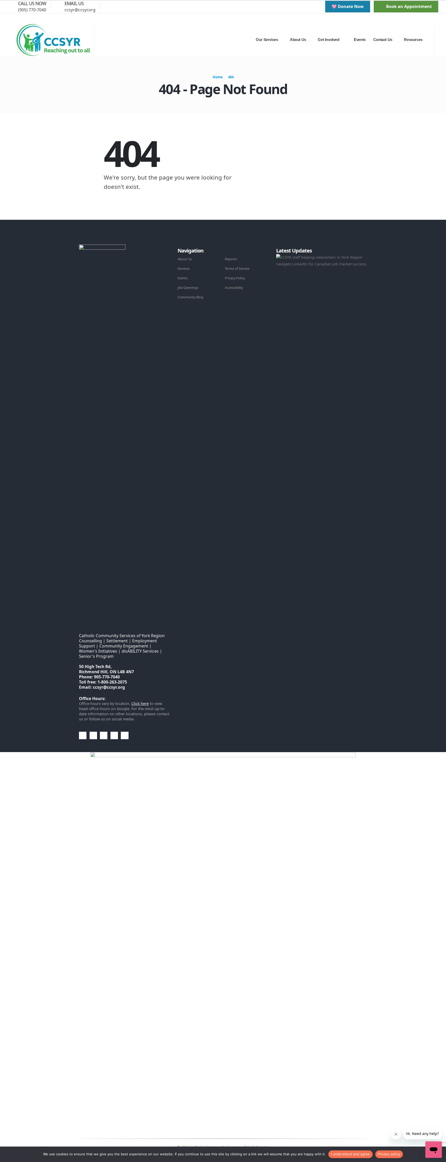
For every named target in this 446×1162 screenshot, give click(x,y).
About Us (185, 259)
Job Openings (188, 287)
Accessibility (234, 287)
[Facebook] (119, 6)
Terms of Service (237, 268)
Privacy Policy (235, 278)
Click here (140, 703)
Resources (413, 39)
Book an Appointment (408, 6)
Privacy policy (389, 1154)
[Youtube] (136, 6)
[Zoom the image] (102, 247)
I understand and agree (350, 1154)
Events (360, 39)
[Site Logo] (53, 39)
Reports (231, 259)
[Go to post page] (322, 260)
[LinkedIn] (154, 6)
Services (184, 268)
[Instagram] (145, 6)
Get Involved (328, 39)
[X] (127, 6)
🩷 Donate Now (348, 6)
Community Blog (190, 297)
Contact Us (382, 39)
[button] (107, 6)
